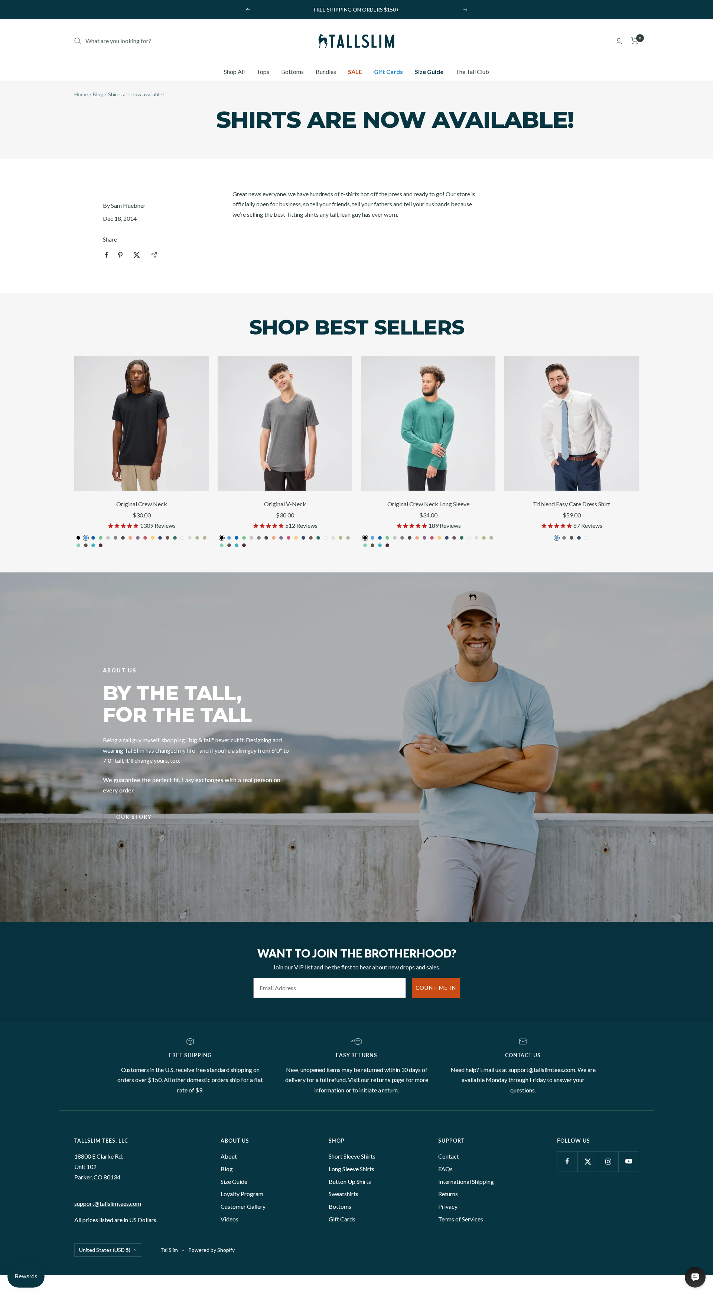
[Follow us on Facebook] (567, 1161)
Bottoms (292, 71)
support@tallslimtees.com (541, 1069)
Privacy (448, 1206)
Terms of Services (460, 1219)
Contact (448, 1156)
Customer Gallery (243, 1206)
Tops (263, 71)
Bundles (326, 71)
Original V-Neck (285, 503)
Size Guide (429, 71)
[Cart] (635, 41)
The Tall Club (472, 71)
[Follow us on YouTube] (628, 1161)
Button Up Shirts (350, 1181)
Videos (229, 1219)
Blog (98, 94)
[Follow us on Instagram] (608, 1161)
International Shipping (466, 1181)
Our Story (134, 817)
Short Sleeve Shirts (352, 1156)
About (229, 1156)
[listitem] (106, 255)
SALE (355, 71)
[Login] (618, 41)
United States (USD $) (104, 1250)
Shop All (234, 71)
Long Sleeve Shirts (351, 1168)
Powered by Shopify (211, 1250)
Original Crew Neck (141, 503)
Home (81, 94)
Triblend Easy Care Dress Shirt (571, 503)
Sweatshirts (343, 1193)
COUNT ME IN (436, 987)
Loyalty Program (242, 1193)
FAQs (445, 1168)
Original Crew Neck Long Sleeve (428, 503)
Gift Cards (388, 71)
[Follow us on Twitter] (587, 1161)
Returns (448, 1193)
